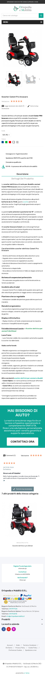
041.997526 (13, 609)
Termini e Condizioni (29, 645)
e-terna (26, 673)
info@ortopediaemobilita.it (15, 616)
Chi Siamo (9, 648)
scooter (25, 202)
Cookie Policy (32, 648)
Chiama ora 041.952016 (22, 574)
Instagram (14, 629)
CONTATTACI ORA (22, 441)
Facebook (4, 629)
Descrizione (22, 174)
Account (10, 645)
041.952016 (13, 614)
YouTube (9, 629)
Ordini (18, 645)
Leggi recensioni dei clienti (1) (14, 106)
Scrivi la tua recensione (24, 489)
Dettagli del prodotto (22, 178)
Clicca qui (22, 580)
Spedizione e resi (30, 650)
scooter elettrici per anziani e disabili (28, 378)
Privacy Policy (20, 648)
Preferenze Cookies (15, 650)
